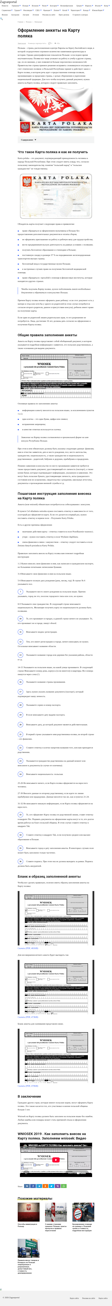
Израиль (88, 6)
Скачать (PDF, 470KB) (28, 1086)
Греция (79, 6)
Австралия (15, 15)
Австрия (26, 15)
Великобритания (66, 6)
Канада (85, 10)
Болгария (53, 6)
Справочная (6, 10)
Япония (5, 15)
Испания (35, 6)
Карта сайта (74, 1298)
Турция (17, 10)
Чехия (44, 6)
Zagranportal (8, 2)
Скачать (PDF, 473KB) (28, 1017)
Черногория (75, 10)
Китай (64, 10)
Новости (5, 6)
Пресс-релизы (64, 15)
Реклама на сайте (48, 15)
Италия (98, 6)
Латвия (56, 10)
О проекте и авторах (80, 15)
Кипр (106, 6)
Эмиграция (22, 43)
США (37, 10)
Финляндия (27, 10)
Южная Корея (97, 10)
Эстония (35, 15)
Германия (15, 6)
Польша (25, 6)
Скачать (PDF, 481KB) (28, 948)
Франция (46, 10)
